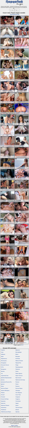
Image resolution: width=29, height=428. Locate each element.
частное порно (19, 407)
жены (2, 386)
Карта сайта (14, 425)
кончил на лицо (5, 399)
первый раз (18, 362)
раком (17, 384)
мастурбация (19, 352)
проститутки (18, 377)
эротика (17, 411)
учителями (18, 401)
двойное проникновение (6, 377)
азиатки (3, 350)
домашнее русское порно (6, 382)
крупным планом (5, 405)
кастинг (3, 394)
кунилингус (3, 407)
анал (2, 352)
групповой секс (4, 375)
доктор (2, 379)
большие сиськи (5, 364)
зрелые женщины (5, 390)
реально (17, 386)
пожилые (18, 369)
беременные (4, 358)
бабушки (3, 354)
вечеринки (3, 369)
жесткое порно (4, 388)
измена (2, 392)
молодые (18, 356)
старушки (18, 396)
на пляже (18, 358)
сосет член (18, 394)
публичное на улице (20, 379)
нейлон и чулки (19, 360)
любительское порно (6, 411)
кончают (3, 396)
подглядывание (19, 367)
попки (17, 371)
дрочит (2, 384)
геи (2, 373)
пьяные (17, 382)
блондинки (3, 362)
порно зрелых (19, 373)
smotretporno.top (14, 14)
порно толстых (19, 375)
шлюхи (17, 409)
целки (17, 405)
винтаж (2, 371)
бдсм (2, 356)
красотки (3, 403)
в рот (2, 367)
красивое (3, 401)
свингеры (18, 390)
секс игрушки (19, 392)
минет (17, 354)
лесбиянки (3, 409)
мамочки (18, 350)
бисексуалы (4, 360)
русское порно (19, 388)
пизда (17, 364)
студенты (18, 399)
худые (17, 403)
